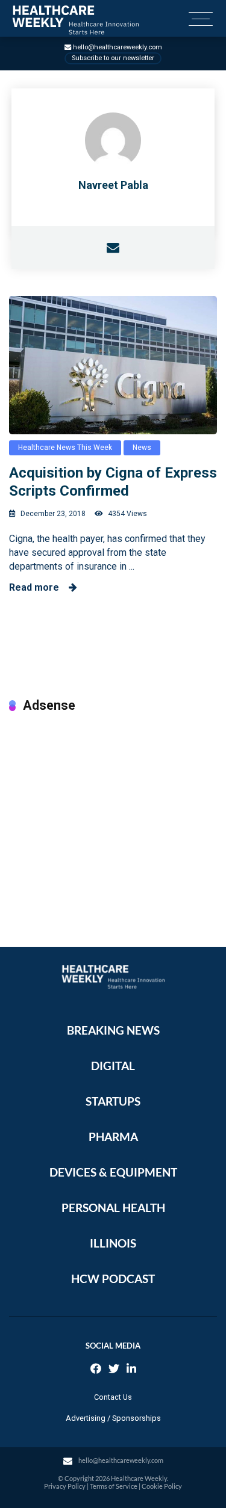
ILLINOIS (113, 1243)
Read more (39, 587)
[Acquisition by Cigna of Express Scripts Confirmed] (113, 365)
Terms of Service (113, 1486)
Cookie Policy (162, 1486)
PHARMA (113, 1136)
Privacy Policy (65, 1486)
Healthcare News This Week (65, 447)
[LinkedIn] (131, 1369)
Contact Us (113, 1397)
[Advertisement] (113, 817)
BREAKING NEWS (113, 1030)
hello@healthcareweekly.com (117, 47)
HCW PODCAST (113, 1278)
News (142, 447)
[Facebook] (96, 1369)
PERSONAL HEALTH (113, 1207)
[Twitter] (114, 1369)
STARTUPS (113, 1101)
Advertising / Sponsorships (113, 1418)
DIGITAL (113, 1066)
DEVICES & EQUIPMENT (113, 1172)
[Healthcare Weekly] (75, 20)
